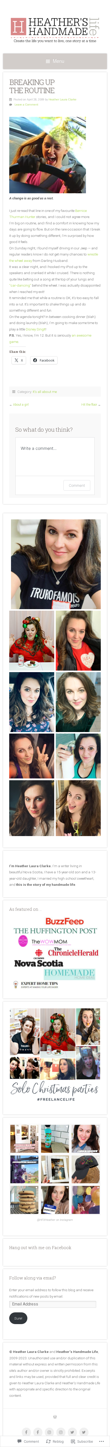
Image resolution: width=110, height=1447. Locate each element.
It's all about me (45, 392)
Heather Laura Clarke (62, 99)
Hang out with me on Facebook (40, 1247)
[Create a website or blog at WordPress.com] (55, 1417)
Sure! (18, 1318)
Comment (77, 485)
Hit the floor (89, 404)
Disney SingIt (36, 329)
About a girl (21, 404)
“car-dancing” (20, 285)
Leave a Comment (26, 104)
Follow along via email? (32, 1277)
